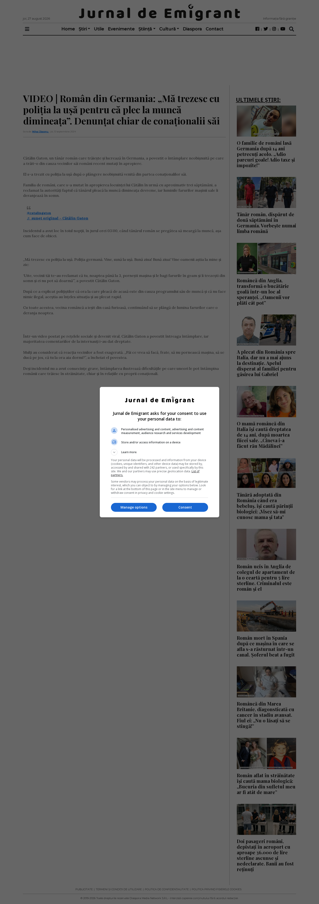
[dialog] (159, 452)
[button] (159, 452)
